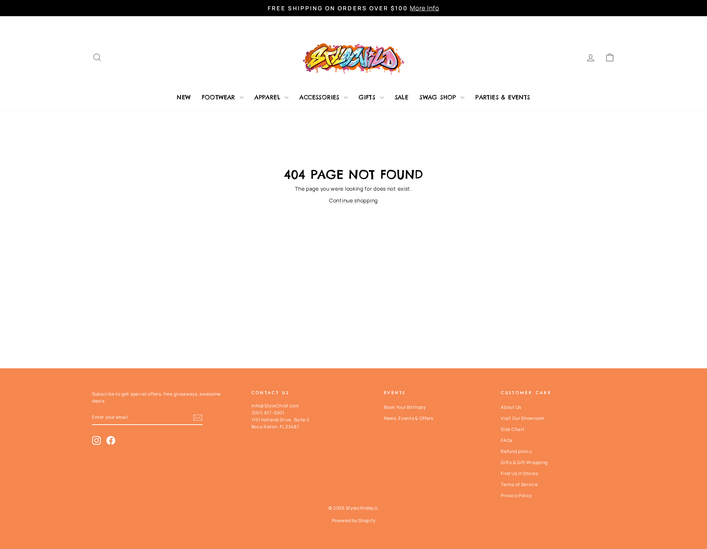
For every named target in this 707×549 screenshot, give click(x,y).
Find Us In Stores (519, 473)
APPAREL (268, 97)
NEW (183, 97)
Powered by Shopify (354, 520)
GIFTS (368, 97)
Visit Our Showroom (523, 418)
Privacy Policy (516, 495)
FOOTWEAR (220, 97)
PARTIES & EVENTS (502, 97)
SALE (402, 97)
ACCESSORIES (320, 97)
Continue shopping (353, 200)
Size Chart (512, 429)
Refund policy (516, 451)
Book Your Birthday (405, 407)
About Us (511, 407)
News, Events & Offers (408, 418)
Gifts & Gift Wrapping (524, 462)
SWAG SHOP (439, 97)
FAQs (507, 440)
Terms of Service (519, 484)
